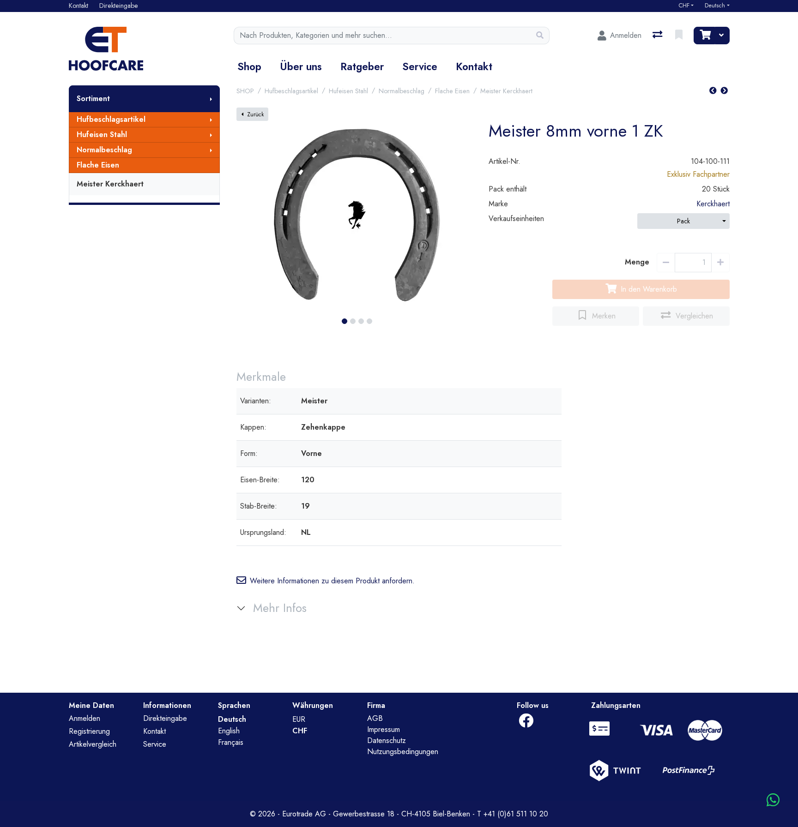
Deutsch (715, 5)
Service (419, 66)
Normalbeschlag (104, 149)
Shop (249, 66)
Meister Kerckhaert (110, 184)
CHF (683, 5)
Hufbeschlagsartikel (111, 119)
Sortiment (93, 98)
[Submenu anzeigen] (211, 99)
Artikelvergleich (92, 744)
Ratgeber (362, 66)
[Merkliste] (680, 35)
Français (230, 742)
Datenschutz (386, 740)
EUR (298, 719)
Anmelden (84, 718)
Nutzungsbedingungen (402, 751)
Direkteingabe (165, 718)
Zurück (255, 114)
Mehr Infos (280, 608)
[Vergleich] (658, 35)
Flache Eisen (98, 165)
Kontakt (474, 66)
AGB (375, 718)
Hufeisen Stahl (102, 134)
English (229, 730)
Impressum (383, 729)
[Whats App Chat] (773, 800)
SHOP (245, 91)
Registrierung (89, 731)
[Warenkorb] (704, 35)
